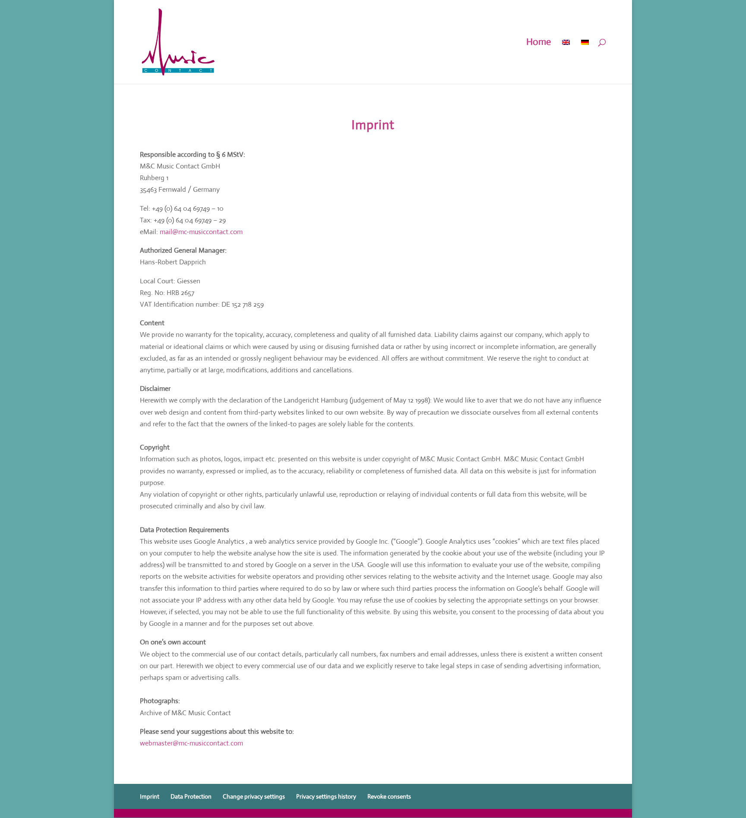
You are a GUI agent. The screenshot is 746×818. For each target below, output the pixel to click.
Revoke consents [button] (389, 796)
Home (538, 43)
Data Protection (191, 796)
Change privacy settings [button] (254, 796)
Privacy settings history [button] (326, 796)
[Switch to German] (585, 61)
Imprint (149, 796)
